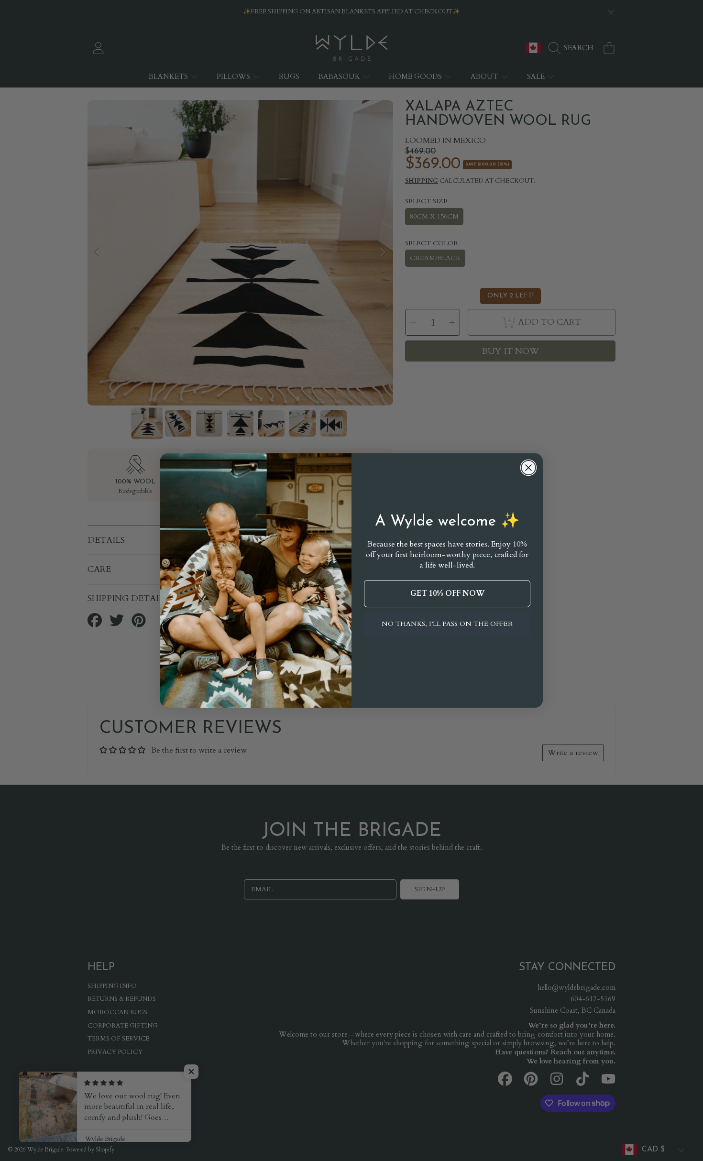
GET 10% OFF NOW (447, 593)
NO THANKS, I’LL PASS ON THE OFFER (447, 623)
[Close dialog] (528, 467)
